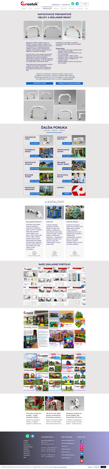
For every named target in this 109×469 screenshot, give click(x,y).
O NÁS (26, 442)
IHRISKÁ (26, 449)
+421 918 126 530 (50, 451)
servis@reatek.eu (50, 456)
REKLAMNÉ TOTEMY (29, 176)
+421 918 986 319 (52, 447)
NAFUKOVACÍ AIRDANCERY (30, 188)
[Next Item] (83, 30)
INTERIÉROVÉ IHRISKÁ (30, 151)
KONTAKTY (27, 455)
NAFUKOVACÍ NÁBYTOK (62, 138)
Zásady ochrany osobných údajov (60, 467)
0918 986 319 (66, 4)
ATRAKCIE (49, 222)
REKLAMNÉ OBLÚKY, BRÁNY (63, 163)
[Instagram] (81, 445)
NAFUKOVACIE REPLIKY (62, 176)
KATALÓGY (27, 445)
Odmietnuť (97, 467)
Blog (25, 457)
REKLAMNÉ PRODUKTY (34, 222)
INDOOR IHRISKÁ (72, 222)
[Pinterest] (81, 449)
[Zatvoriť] (107, 467)
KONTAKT (60, 187)
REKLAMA (27, 453)
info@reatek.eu (56, 4)
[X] (81, 457)
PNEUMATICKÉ (28, 447)
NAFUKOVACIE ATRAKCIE (30, 163)
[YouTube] (81, 461)
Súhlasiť (103, 467)
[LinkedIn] (81, 453)
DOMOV (26, 440)
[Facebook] (81, 441)
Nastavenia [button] (90, 467)
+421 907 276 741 (50, 449)
